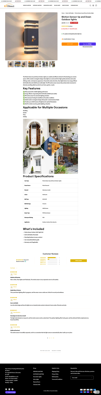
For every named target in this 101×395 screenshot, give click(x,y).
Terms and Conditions (57, 379)
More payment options (87, 46)
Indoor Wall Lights (70, 13)
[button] (27, 5)
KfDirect (48, 390)
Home (63, 13)
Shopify (56, 390)
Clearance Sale (36, 384)
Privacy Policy (55, 374)
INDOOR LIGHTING (38, 371)
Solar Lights (36, 379)
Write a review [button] (78, 260)
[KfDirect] (9, 5)
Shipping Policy (55, 371)
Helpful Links (55, 368)
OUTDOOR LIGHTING (38, 374)
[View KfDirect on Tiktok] (9, 389)
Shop (34, 368)
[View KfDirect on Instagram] (6, 389)
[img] (13, 272)
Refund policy (55, 377)
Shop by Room (36, 382)
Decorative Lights (37, 377)
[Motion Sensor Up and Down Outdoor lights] (11, 64)
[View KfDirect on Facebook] (12, 389)
